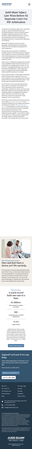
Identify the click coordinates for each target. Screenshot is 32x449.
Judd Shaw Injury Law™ (16, 101)
